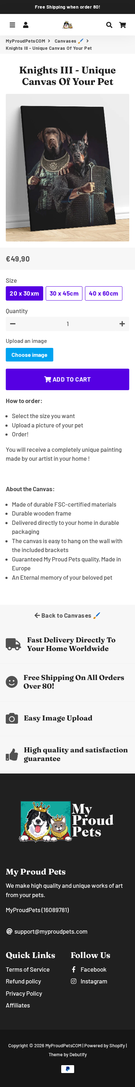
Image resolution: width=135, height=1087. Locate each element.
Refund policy (23, 981)
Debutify (78, 1054)
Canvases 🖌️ (69, 41)
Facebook (93, 969)
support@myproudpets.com (50, 931)
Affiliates (18, 1005)
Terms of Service (28, 969)
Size (11, 280)
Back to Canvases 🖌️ (70, 615)
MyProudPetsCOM (25, 41)
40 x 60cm (103, 293)
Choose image (30, 354)
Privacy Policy (24, 993)
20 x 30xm (24, 293)
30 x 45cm (64, 293)
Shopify (117, 1045)
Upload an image (26, 340)
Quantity (17, 310)
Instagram (93, 981)
